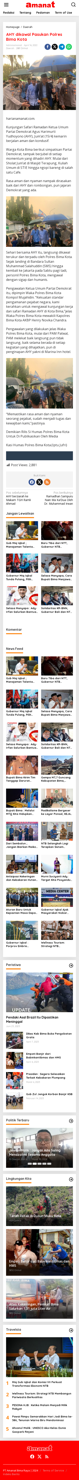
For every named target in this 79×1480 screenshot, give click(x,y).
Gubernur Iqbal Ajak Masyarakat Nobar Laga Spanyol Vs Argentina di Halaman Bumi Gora (56, 911)
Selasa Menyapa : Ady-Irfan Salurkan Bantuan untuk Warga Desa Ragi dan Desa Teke (22, 610)
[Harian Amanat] (40, 4)
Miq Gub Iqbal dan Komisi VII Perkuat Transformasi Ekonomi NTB (37, 1383)
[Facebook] (32, 482)
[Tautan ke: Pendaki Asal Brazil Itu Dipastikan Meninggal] (39, 992)
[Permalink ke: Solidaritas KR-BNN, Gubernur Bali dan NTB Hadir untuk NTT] (57, 595)
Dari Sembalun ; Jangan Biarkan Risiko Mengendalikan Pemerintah (21, 845)
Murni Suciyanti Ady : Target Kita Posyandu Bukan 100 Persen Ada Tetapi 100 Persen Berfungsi (56, 878)
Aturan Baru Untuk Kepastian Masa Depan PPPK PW (21, 911)
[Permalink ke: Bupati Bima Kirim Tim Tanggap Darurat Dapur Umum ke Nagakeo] (22, 765)
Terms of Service (53, 1470)
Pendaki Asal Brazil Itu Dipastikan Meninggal (32, 1019)
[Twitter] (39, 482)
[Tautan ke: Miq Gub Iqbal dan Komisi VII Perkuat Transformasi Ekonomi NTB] (39, 1357)
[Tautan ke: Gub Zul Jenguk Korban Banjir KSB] (14, 1100)
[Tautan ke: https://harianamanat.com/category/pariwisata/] (71, 1330)
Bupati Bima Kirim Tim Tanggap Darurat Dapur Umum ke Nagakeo (20, 779)
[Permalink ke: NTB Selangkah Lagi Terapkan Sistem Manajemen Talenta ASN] (57, 831)
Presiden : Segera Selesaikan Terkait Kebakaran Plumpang (45, 1075)
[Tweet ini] (55, 47)
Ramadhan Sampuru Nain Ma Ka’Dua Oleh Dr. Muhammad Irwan (58, 498)
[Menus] (6, 4)
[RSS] (47, 482)
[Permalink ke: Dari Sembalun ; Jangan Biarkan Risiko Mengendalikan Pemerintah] (22, 831)
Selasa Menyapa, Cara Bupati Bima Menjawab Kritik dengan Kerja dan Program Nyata (57, 577)
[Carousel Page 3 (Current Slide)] (39, 1164)
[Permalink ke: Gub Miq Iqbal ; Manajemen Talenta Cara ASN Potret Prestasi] (22, 530)
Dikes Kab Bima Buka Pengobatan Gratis (49, 1035)
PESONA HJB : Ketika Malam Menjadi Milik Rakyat (39, 1406)
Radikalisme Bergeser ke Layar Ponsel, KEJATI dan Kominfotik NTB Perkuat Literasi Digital (57, 812)
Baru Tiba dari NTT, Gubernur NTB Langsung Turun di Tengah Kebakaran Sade (54, 544)
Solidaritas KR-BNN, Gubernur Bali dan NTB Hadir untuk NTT (56, 610)
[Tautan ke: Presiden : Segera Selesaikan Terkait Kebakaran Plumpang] (14, 1080)
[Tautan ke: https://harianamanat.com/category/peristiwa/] (71, 965)
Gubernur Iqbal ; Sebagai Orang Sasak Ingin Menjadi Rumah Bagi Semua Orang (39, 1152)
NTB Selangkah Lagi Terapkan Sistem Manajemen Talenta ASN (54, 845)
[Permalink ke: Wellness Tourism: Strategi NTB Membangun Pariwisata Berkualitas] (57, 930)
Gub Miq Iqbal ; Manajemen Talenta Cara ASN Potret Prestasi (19, 544)
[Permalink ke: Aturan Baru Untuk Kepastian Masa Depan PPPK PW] (22, 897)
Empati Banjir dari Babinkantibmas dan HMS (43, 1055)
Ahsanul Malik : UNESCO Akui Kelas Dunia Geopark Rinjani (39, 1429)
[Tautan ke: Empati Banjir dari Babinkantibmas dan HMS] (14, 1060)
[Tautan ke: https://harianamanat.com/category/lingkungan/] (71, 1179)
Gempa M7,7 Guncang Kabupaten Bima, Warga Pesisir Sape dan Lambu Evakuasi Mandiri (55, 779)
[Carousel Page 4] (44, 1164)
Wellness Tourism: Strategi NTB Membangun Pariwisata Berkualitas (57, 944)
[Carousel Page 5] (49, 1164)
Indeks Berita (11, 1474)
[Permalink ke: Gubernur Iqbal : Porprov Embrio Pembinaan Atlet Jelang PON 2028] (22, 930)
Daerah (10, 48)
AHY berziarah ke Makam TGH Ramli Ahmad (18, 498)
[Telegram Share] (62, 47)
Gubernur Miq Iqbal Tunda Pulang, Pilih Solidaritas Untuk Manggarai (19, 577)
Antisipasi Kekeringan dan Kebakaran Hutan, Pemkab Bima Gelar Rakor (21, 878)
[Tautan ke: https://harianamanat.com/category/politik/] (71, 1121)
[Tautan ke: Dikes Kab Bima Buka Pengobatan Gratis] (14, 1040)
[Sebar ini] (48, 47)
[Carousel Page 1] (30, 1164)
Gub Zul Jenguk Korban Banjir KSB (49, 1094)
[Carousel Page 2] (35, 1164)
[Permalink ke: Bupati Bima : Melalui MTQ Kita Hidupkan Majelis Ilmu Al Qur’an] (22, 798)
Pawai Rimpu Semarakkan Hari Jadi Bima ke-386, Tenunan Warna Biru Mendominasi (42, 1418)
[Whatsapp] (69, 47)
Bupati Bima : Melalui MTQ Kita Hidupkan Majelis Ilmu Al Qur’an (20, 812)
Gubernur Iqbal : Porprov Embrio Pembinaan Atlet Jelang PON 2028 (17, 944)
